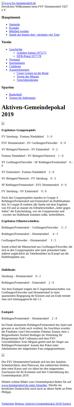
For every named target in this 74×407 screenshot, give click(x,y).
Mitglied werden (19, 31)
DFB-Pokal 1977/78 (29, 56)
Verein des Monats (28, 76)
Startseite (14, 24)
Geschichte (15, 49)
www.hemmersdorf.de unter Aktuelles (24, 385)
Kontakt (14, 27)
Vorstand (14, 59)
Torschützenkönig (27, 80)
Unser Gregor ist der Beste (33, 73)
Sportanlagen (17, 63)
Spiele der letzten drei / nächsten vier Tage (34, 34)
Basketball (15, 94)
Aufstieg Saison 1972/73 (31, 52)
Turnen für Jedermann (22, 97)
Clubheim (15, 66)
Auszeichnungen (19, 69)
